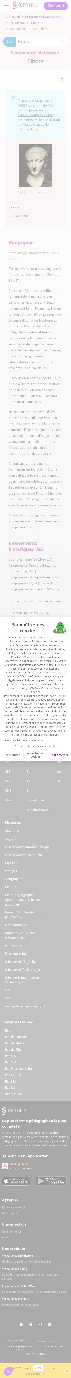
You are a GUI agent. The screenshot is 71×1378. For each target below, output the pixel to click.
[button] (8, 1371)
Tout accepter (59, 755)
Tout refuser (12, 755)
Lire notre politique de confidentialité (23, 740)
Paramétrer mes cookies (35, 755)
